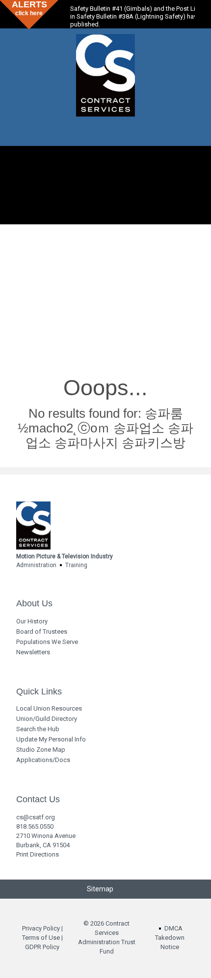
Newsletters (33, 652)
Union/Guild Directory (46, 718)
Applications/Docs (43, 759)
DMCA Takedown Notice (170, 938)
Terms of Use (41, 937)
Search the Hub (37, 729)
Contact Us (38, 799)
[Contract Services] (105, 75)
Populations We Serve (47, 641)
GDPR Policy (42, 947)
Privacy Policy (41, 928)
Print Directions (37, 854)
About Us (34, 603)
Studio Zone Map (40, 749)
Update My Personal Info (51, 739)
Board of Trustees (41, 631)
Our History (32, 621)
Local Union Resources (49, 708)
